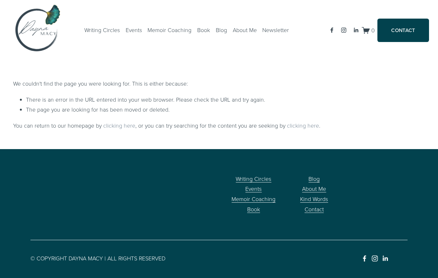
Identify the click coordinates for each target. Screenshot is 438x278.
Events (134, 30)
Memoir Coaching (169, 30)
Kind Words (314, 199)
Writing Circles (102, 30)
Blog (221, 30)
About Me (314, 188)
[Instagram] (344, 30)
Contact (314, 209)
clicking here (119, 125)
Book (203, 30)
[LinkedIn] (356, 30)
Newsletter (275, 30)
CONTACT (403, 30)
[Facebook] (332, 30)
